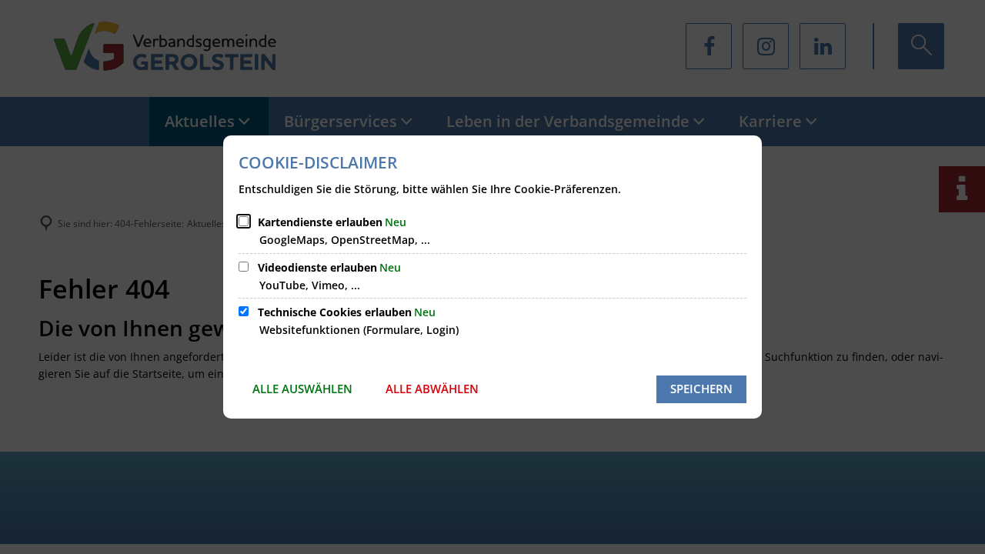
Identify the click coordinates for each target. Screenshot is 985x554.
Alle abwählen (432, 388)
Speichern (701, 388)
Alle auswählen (302, 388)
